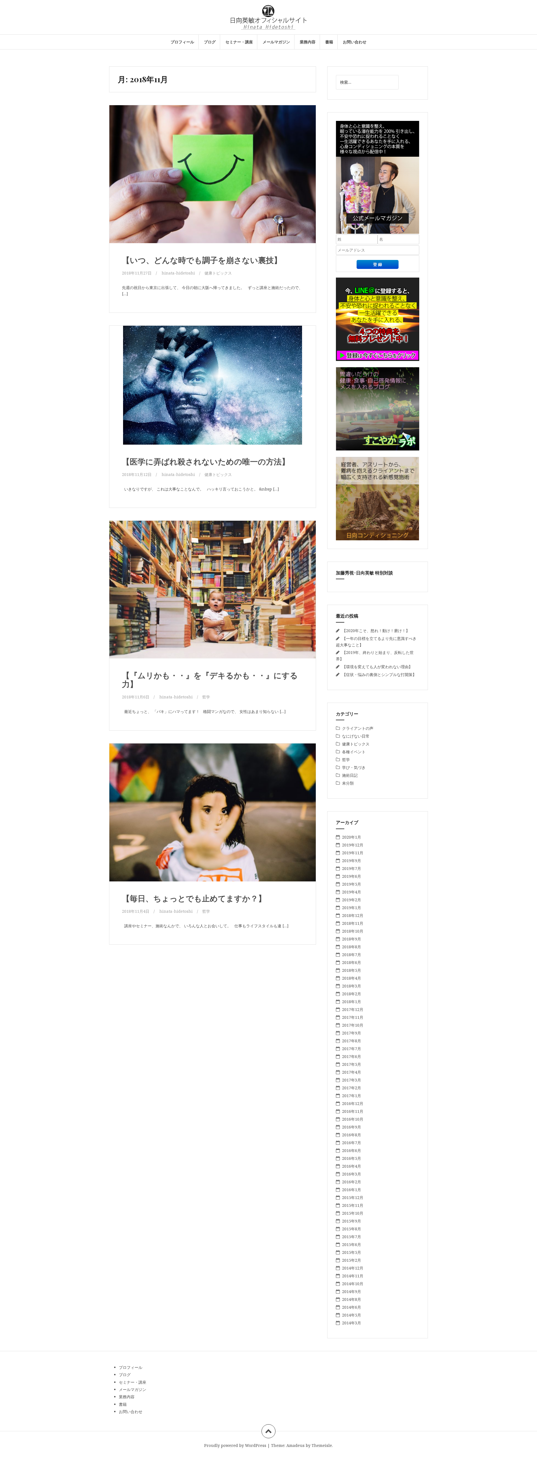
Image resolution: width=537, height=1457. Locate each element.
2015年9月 (351, 1221)
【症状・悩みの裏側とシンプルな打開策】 (379, 674)
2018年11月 (352, 923)
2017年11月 (352, 1017)
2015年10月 (352, 1213)
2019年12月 (352, 845)
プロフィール (182, 41)
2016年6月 (351, 1150)
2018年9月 (351, 939)
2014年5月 (351, 1315)
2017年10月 (352, 1025)
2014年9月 (351, 1291)
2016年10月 (352, 1119)
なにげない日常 (355, 736)
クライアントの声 (357, 728)
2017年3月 (351, 1080)
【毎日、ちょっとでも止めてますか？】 (194, 898)
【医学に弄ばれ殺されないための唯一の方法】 (205, 461)
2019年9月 (351, 860)
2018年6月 (351, 962)
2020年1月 (351, 837)
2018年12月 (352, 915)
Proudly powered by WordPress (235, 1445)
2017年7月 (351, 1048)
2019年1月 (351, 907)
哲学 (206, 697)
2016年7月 (351, 1142)
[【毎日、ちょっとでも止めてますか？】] (212, 814)
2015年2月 (351, 1260)
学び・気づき (354, 767)
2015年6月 (351, 1244)
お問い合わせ (354, 41)
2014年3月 (351, 1322)
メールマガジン (276, 41)
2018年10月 (352, 931)
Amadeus (295, 1445)
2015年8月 (351, 1228)
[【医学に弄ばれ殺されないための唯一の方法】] (212, 388)
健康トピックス (218, 273)
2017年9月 (351, 1033)
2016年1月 (351, 1189)
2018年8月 (351, 946)
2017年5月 (351, 1064)
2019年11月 (352, 852)
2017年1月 (351, 1095)
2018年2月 (351, 993)
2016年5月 (351, 1158)
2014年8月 (351, 1299)
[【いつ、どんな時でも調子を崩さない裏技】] (212, 175)
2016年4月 (351, 1166)
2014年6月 (351, 1307)
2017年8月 (351, 1040)
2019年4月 (351, 892)
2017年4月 (351, 1072)
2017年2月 (351, 1087)
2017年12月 (352, 1009)
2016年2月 (351, 1181)
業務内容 (307, 41)
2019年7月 (351, 868)
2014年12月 (352, 1268)
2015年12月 (352, 1197)
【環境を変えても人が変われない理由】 (377, 666)
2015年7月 (351, 1236)
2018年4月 (351, 978)
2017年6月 (351, 1056)
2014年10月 (352, 1283)
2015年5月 (351, 1252)
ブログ (210, 41)
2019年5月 (351, 884)
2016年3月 (351, 1174)
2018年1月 (351, 1001)
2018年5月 (351, 970)
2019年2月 (351, 899)
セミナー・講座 (239, 41)
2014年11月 (352, 1275)
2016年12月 (352, 1103)
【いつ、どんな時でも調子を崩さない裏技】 (202, 260)
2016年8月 (351, 1134)
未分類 (348, 783)
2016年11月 (352, 1111)
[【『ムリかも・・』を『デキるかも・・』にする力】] (212, 591)
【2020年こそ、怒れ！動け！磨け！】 (376, 630)
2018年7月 (351, 954)
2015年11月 (352, 1205)
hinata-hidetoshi (178, 273)
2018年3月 (351, 986)
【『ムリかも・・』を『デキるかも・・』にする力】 (210, 679)
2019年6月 (351, 876)
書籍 (329, 41)
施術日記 (350, 775)
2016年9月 (351, 1127)
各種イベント (354, 751)
